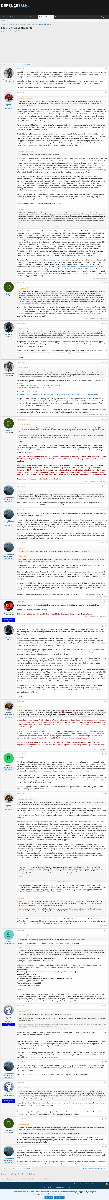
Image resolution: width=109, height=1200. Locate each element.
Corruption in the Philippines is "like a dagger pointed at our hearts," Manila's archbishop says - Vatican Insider (57, 394)
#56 (105, 1006)
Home (5, 17)
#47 (105, 486)
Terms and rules (79, 1184)
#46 (105, 419)
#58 (105, 1082)
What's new (59, 17)
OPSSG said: (22, 288)
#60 (105, 1147)
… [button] (21, 64)
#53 (105, 754)
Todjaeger (9, 334)
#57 (105, 1062)
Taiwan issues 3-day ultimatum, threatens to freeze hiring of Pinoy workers (46, 297)
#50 (105, 601)
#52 (105, 701)
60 (24, 64)
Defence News (15, 17)
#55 (105, 930)
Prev (4, 64)
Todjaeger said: (23, 424)
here (63, 645)
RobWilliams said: (24, 1124)
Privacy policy (90, 1184)
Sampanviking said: (25, 98)
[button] (37, 17)
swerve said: (22, 1011)
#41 (105, 68)
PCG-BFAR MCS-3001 (79, 114)
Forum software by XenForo (54, 1188)
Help (97, 1184)
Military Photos (29, 17)
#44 (105, 323)
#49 (105, 543)
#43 (105, 283)
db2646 (9, 294)
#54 (105, 794)
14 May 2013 (22, 867)
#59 (105, 1119)
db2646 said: (22, 328)
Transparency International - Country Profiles (33, 387)
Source (19, 990)
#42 (105, 93)
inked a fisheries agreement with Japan (55, 260)
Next (28, 64)
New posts (4, 20)
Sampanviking (8, 80)
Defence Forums (45, 17)
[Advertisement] (54, 48)
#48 (105, 510)
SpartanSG (6, 31)
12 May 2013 (22, 213)
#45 (105, 362)
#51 (105, 626)
